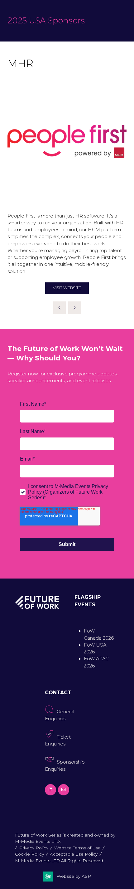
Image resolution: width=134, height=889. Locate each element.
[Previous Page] (59, 307)
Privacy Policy (33, 847)
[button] (67, 288)
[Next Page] (74, 307)
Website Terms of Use (77, 847)
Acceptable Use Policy (74, 854)
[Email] (63, 789)
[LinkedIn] (50, 789)
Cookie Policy (29, 854)
